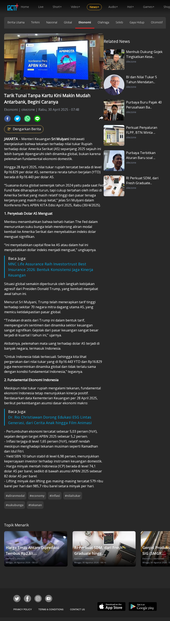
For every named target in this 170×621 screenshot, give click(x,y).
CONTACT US (77, 609)
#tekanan (35, 505)
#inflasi (55, 496)
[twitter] (17, 118)
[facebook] (7, 118)
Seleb (119, 22)
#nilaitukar (72, 496)
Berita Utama (15, 22)
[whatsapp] (27, 118)
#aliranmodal (15, 496)
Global (68, 22)
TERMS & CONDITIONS (50, 609)
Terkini (35, 22)
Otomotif (157, 22)
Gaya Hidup (137, 22)
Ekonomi (85, 22)
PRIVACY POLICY (22, 609)
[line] (37, 118)
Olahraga (103, 22)
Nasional (51, 22)
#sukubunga (14, 505)
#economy (37, 496)
